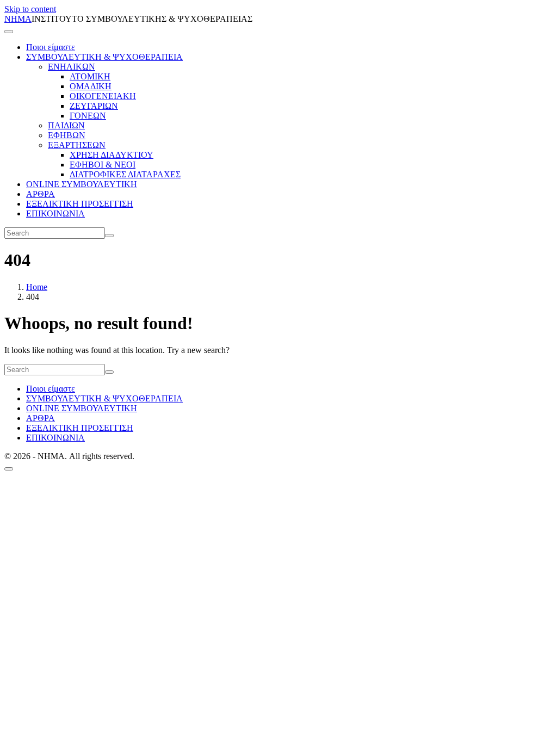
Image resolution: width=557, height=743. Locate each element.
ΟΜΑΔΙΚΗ (91, 86)
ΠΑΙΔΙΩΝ (66, 125)
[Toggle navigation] (8, 31)
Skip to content (30, 9)
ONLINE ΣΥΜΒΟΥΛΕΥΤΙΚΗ (81, 184)
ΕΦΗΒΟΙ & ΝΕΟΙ (102, 164)
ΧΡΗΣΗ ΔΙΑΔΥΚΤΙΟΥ (111, 154)
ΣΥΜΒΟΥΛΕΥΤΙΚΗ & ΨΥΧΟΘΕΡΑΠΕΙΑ (104, 56)
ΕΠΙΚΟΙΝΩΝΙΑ (55, 213)
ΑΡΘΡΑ (40, 194)
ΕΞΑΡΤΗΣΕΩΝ (77, 145)
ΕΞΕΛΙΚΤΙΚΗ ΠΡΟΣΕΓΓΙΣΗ (79, 203)
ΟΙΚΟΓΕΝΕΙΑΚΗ (103, 96)
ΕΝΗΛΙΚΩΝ (71, 66)
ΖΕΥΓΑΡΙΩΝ (94, 105)
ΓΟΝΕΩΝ (88, 115)
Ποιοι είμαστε (50, 47)
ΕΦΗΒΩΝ (66, 135)
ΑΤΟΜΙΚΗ (90, 76)
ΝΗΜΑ (18, 18)
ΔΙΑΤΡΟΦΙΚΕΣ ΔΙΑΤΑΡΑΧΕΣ (125, 174)
